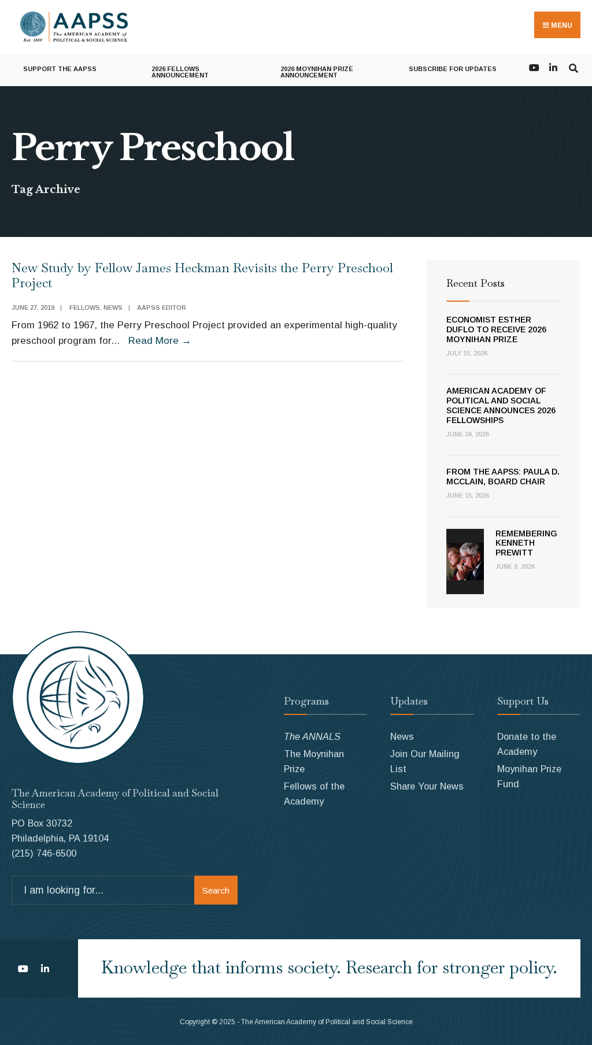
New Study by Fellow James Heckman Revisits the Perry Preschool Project (202, 275)
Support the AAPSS (60, 68)
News (113, 307)
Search (216, 890)
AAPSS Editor (161, 307)
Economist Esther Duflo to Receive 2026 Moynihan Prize (496, 329)
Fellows (84, 307)
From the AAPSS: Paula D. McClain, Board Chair (503, 476)
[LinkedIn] (553, 67)
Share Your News (427, 786)
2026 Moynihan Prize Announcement (316, 72)
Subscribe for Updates (453, 68)
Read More (159, 340)
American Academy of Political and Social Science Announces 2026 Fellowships (501, 405)
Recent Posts (475, 283)
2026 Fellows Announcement (180, 72)
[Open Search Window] (573, 67)
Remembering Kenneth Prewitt (526, 543)
